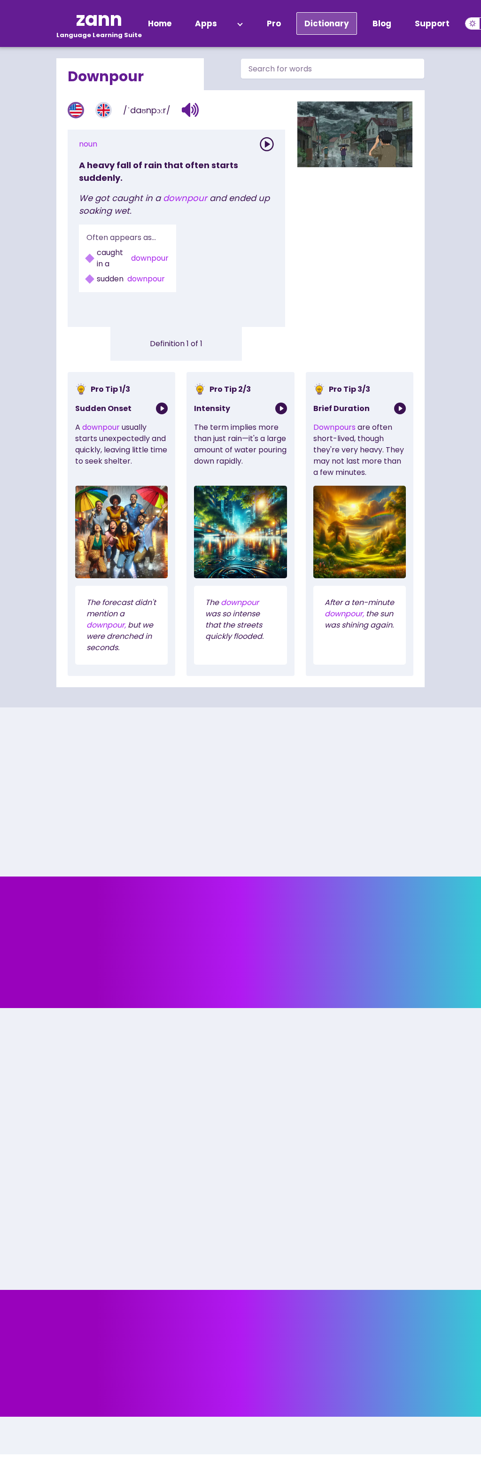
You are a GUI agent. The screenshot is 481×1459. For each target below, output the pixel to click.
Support (432, 23)
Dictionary (326, 23)
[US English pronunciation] (76, 110)
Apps (206, 23)
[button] (190, 110)
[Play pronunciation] (267, 144)
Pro (274, 23)
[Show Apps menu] (240, 23)
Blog (381, 23)
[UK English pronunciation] (103, 110)
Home (159, 23)
